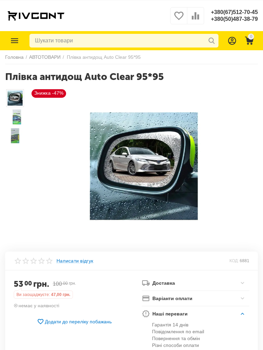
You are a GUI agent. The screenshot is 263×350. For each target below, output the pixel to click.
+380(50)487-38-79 (234, 19)
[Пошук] (211, 41)
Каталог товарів (15, 40)
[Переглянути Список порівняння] (195, 19)
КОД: (234, 260)
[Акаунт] (232, 40)
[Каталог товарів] (14, 40)
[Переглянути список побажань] (178, 19)
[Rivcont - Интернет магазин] (35, 15)
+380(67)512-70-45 (234, 12)
